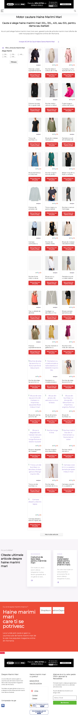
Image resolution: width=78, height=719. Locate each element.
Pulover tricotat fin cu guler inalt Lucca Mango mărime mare (34, 106)
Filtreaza (13, 62)
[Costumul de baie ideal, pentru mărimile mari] (39, 568)
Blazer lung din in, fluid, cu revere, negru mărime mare (68, 175)
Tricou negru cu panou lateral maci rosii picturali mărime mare (51, 209)
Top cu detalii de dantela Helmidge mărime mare (34, 313)
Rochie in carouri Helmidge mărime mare (68, 209)
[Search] (75, 10)
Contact (35, 695)
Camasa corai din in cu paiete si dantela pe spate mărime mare (68, 486)
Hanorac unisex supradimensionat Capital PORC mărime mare (35, 71)
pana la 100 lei (34, 681)
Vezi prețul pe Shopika (52, 75)
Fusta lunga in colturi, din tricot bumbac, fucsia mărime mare (68, 106)
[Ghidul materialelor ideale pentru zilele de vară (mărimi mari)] (65, 568)
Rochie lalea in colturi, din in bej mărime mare (51, 70)
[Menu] (2, 10)
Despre (34, 698)
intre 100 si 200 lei (36, 683)
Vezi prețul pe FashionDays (35, 75)
